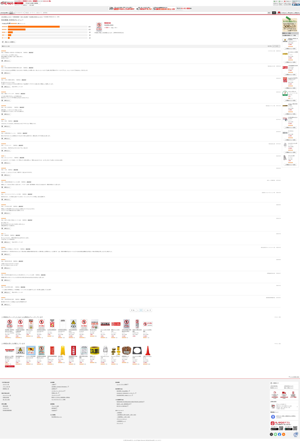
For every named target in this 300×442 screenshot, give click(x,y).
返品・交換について (288, 387)
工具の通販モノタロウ (6, 16)
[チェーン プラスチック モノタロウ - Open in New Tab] (116, 351)
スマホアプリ (6, 408)
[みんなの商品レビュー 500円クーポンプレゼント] (290, 31)
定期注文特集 (6, 397)
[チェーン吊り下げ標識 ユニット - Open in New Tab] (105, 324)
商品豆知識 (5, 406)
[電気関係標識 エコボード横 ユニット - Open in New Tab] (20, 351)
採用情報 (52, 404)
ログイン (19, 3)
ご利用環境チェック (121, 421)
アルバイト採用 (55, 406)
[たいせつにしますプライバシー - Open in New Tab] (295, 434)
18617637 (31, 52)
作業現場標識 (16, 16)
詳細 (269, 12)
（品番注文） (11, 12)
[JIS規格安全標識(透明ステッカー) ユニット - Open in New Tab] (41, 351)
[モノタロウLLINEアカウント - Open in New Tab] (275, 435)
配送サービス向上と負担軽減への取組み (61, 397)
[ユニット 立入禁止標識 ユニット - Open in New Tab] (147, 324)
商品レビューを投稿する (10, 41)
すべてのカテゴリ (19, 12)
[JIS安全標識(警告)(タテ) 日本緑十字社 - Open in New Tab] (73, 324)
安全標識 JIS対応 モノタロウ (36, 16)
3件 (90, 32)
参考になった (7, 60)
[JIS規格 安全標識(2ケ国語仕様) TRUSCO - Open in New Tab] (20, 324)
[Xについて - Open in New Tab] (271, 435)
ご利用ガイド (276, 383)
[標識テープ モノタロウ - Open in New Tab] (94, 351)
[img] (7, 3)
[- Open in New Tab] (274, 395)
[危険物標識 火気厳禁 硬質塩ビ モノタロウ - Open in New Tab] (73, 351)
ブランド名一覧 (6, 386)
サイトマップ (120, 423)
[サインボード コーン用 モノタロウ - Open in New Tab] (105, 351)
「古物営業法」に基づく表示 (123, 417)
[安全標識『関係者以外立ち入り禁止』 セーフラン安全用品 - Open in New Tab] (9, 324)
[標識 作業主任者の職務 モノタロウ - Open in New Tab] (84, 351)
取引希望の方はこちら (57, 417)
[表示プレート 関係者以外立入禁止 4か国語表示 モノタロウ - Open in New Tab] (9, 351)
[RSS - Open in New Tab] (283, 435)
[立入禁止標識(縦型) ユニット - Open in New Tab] (52, 324)
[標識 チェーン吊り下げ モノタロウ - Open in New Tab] (116, 324)
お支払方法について (288, 386)
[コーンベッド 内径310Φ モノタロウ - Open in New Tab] (137, 351)
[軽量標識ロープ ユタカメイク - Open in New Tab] (126, 351)
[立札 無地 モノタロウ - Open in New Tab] (63, 351)
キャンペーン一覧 (7, 395)
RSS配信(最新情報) (7, 410)
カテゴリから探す (4, 12)
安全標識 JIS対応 (108, 25)
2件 (90, 35)
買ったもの (290, 12)
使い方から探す (6, 399)
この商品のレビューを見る (290, 48)
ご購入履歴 (31, 5)
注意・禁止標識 (24, 16)
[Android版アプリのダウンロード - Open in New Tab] (291, 428)
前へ (134, 310)
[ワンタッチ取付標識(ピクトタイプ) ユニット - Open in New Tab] (31, 351)
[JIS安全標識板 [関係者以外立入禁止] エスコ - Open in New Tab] (126, 324)
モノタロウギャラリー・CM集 (58, 399)
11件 (90, 29)
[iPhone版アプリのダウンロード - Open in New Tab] (277, 428)
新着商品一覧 (6, 388)
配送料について (274, 387)
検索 (274, 12)
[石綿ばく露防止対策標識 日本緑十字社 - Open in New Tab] (137, 324)
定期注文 (25, 5)
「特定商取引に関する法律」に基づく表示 (126, 414)
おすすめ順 (275, 46)
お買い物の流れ (274, 386)
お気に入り (297, 12)
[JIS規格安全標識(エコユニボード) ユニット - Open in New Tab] (41, 324)
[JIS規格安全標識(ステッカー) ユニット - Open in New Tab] (84, 324)
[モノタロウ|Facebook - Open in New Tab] (279, 435)
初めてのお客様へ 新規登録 (32, 3)
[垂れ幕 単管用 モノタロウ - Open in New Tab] (94, 324)
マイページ (17, 5)
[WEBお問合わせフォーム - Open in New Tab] (275, 3)
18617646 (16, 121)
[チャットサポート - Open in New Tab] (281, 3)
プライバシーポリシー (122, 419)
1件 (90, 37)
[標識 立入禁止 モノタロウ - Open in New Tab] (31, 324)
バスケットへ (10, 366)
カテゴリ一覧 (6, 384)
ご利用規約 (119, 412)
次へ (148, 310)
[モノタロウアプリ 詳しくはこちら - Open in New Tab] (284, 423)
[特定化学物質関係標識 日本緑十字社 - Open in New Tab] (52, 351)
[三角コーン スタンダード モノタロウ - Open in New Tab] (147, 351)
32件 (90, 26)
